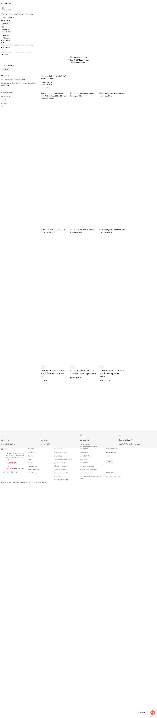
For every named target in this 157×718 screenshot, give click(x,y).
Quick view (48, 367)
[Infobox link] (78, 242)
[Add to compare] (52, 367)
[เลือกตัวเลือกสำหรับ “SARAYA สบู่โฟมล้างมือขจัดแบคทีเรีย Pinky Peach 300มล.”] (101, 367)
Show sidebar (47, 82)
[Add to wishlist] (57, 367)
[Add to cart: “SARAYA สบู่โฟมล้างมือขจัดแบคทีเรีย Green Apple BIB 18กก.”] (43, 367)
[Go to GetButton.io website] (153, 716)
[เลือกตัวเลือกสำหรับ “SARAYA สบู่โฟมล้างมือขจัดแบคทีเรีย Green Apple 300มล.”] (72, 367)
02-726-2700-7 (45, 444)
